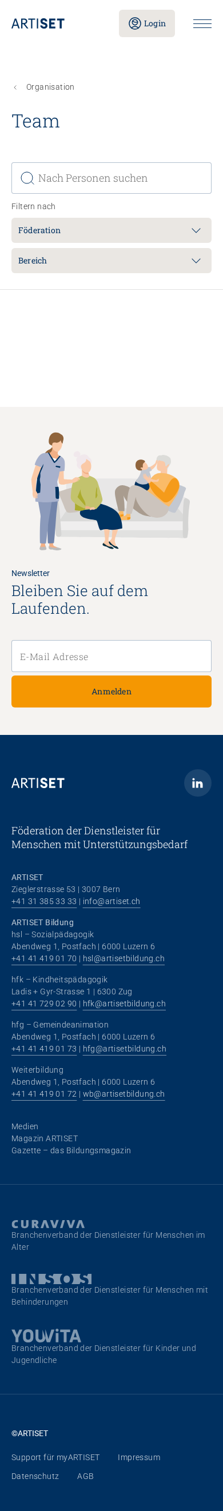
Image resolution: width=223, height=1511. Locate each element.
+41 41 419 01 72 (44, 1093)
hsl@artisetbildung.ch (124, 958)
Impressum (139, 1457)
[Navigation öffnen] (202, 23)
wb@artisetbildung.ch (124, 1093)
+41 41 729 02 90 (44, 1003)
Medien (24, 1126)
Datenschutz (35, 1476)
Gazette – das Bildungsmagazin (71, 1150)
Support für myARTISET (55, 1457)
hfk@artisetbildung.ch (124, 1003)
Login (155, 23)
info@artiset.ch (112, 901)
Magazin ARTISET (44, 1138)
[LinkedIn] (198, 783)
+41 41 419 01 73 (44, 1048)
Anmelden (111, 691)
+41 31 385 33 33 (44, 901)
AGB (85, 1476)
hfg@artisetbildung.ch (124, 1048)
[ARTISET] (56, 23)
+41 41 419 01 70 (44, 958)
